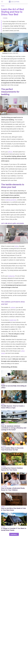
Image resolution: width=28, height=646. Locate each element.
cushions (13, 307)
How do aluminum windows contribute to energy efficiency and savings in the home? (13, 428)
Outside (3, 526)
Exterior (3, 446)
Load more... (14, 534)
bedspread (11, 276)
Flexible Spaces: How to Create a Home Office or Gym (12, 407)
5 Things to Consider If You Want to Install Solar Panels (13, 529)
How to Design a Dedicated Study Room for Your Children (13, 489)
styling (16, 246)
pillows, (10, 151)
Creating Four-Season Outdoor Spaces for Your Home (12, 469)
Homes (2, 5)
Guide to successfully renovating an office (13, 387)
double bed (12, 320)
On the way (4, 486)
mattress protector (10, 200)
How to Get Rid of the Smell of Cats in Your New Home (13, 509)
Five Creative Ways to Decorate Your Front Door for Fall (12, 449)
